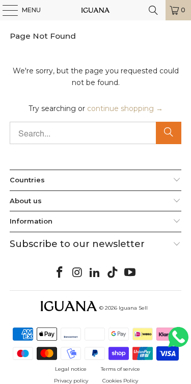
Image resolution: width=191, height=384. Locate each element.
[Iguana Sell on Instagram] (77, 273)
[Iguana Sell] (96, 10)
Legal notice (71, 369)
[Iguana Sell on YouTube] (130, 273)
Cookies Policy (120, 380)
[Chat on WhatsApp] (178, 341)
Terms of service (120, 369)
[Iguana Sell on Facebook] (59, 273)
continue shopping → (125, 108)
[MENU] (5, 10)
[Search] (168, 133)
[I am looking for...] (153, 10)
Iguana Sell (133, 308)
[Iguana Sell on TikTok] (112, 273)
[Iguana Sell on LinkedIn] (95, 273)
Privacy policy (71, 380)
